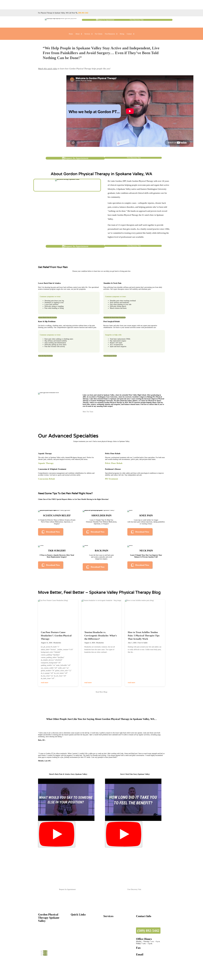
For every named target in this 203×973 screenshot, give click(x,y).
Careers (73, 940)
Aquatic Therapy (109, 938)
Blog (72, 943)
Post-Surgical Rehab (110, 356)
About (77, 34)
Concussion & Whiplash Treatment (115, 945)
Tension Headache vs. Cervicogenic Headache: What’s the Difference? (100, 635)
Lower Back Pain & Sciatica (47, 317)
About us (74, 929)
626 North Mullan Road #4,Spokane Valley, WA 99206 (146, 921)
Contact (129, 34)
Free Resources (110, 34)
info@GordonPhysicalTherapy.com (150, 958)
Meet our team (75, 933)
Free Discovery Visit (136, 20)
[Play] (56, 834)
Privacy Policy (50, 960)
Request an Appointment (79, 922)
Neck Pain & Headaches (111, 934)
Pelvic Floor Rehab (109, 941)
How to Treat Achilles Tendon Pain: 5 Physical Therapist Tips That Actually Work (144, 635)
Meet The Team (88, 412)
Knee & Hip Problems (45, 356)
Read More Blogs (101, 692)
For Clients (98, 34)
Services (87, 34)
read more (44, 682)
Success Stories (76, 936)
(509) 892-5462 (141, 950)
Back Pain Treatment (110, 927)
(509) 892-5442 (83, 13)
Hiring (122, 34)
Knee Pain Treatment (110, 931)
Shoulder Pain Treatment (111, 924)
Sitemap (41, 960)
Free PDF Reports (77, 926)
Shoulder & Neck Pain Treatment (114, 317)
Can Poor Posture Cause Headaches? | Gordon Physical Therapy (56, 635)
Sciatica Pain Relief (109, 920)
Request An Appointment (106, 20)
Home (71, 34)
